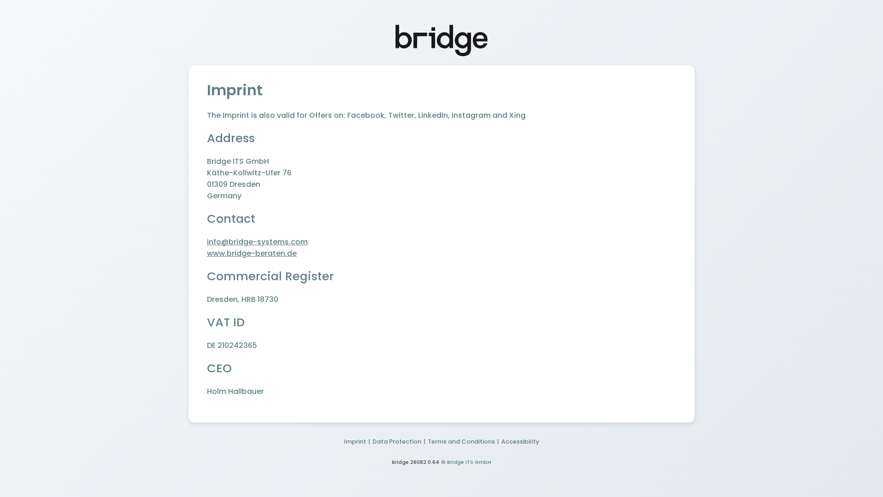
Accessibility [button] (520, 441)
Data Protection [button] (397, 441)
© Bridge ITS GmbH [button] (466, 462)
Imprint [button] (355, 441)
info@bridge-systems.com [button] (257, 242)
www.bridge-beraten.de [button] (252, 253)
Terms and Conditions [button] (461, 441)
